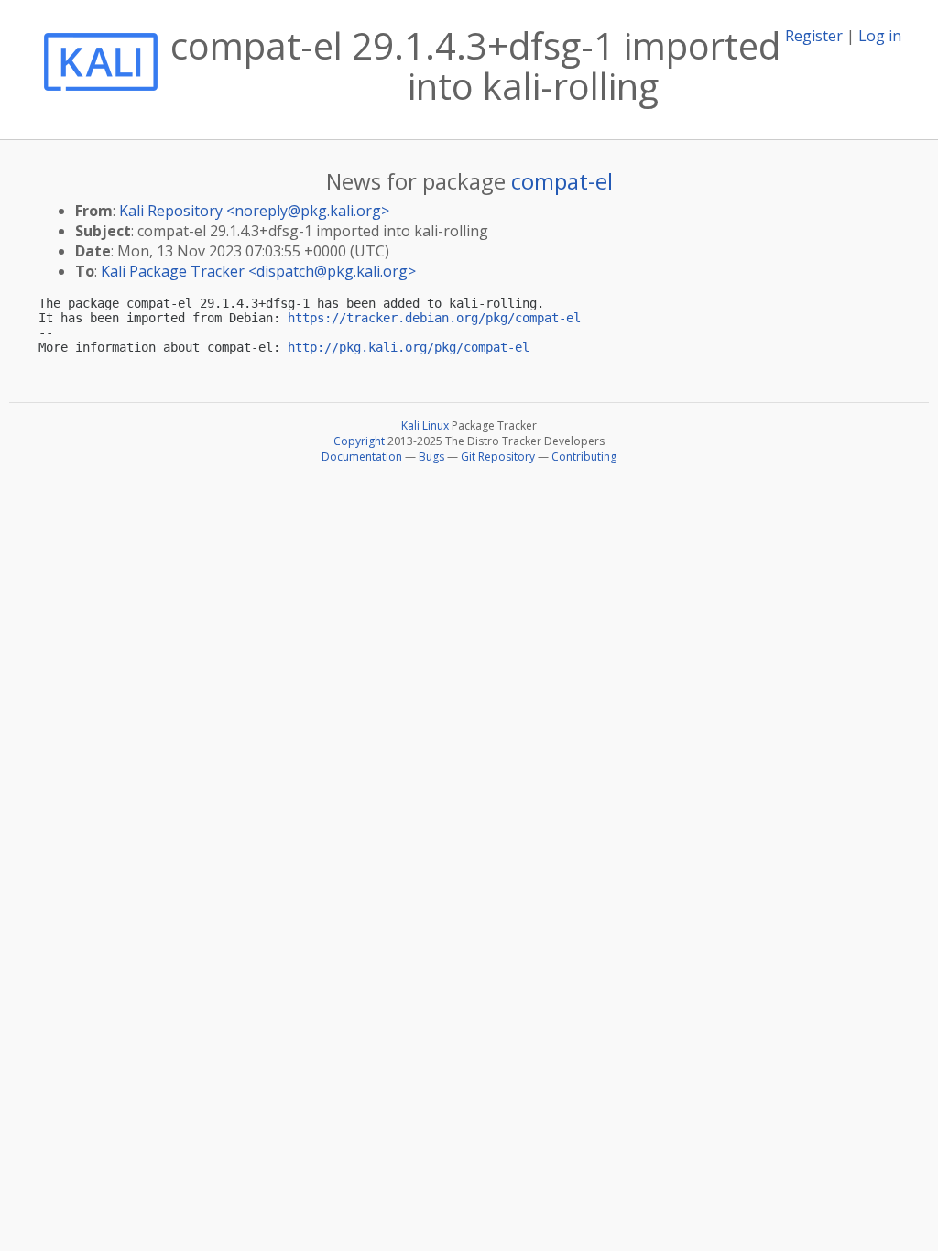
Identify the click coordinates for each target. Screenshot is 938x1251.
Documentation (362, 456)
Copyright (359, 441)
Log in (879, 36)
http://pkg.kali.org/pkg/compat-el (408, 347)
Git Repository (498, 456)
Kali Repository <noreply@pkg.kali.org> (254, 211)
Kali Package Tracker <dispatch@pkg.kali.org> (258, 271)
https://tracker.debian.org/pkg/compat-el (434, 317)
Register (814, 36)
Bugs (431, 456)
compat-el (562, 181)
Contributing (583, 456)
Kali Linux (425, 425)
